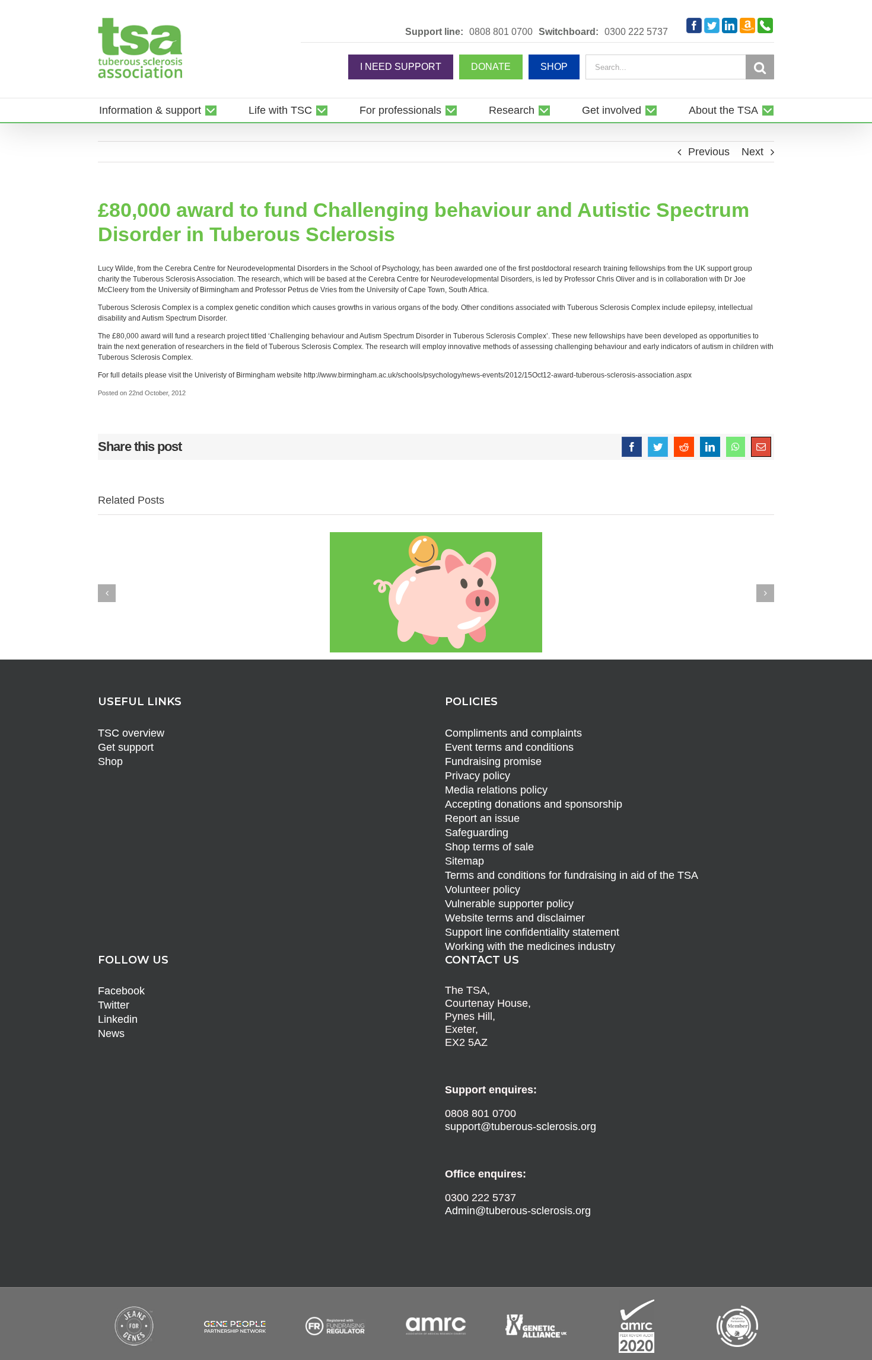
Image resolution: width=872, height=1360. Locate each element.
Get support (126, 747)
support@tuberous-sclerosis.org (520, 1126)
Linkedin (118, 1019)
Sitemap (464, 861)
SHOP (554, 67)
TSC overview (131, 733)
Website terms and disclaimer (515, 918)
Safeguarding (476, 833)
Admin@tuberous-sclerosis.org (518, 1211)
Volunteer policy (482, 889)
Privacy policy (477, 776)
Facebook (121, 991)
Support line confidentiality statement (532, 932)
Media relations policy (496, 790)
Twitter (113, 1005)
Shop (110, 761)
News (111, 1033)
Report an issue (482, 818)
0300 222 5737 (636, 32)
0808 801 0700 (501, 32)
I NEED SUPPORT (400, 67)
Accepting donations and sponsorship (533, 804)
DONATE (491, 67)
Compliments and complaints (513, 733)
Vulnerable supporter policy (509, 904)
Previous (709, 152)
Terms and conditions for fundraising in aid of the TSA (571, 875)
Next (752, 152)
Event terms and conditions (509, 747)
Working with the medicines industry (530, 946)
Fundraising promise (493, 761)
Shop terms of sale (489, 847)
